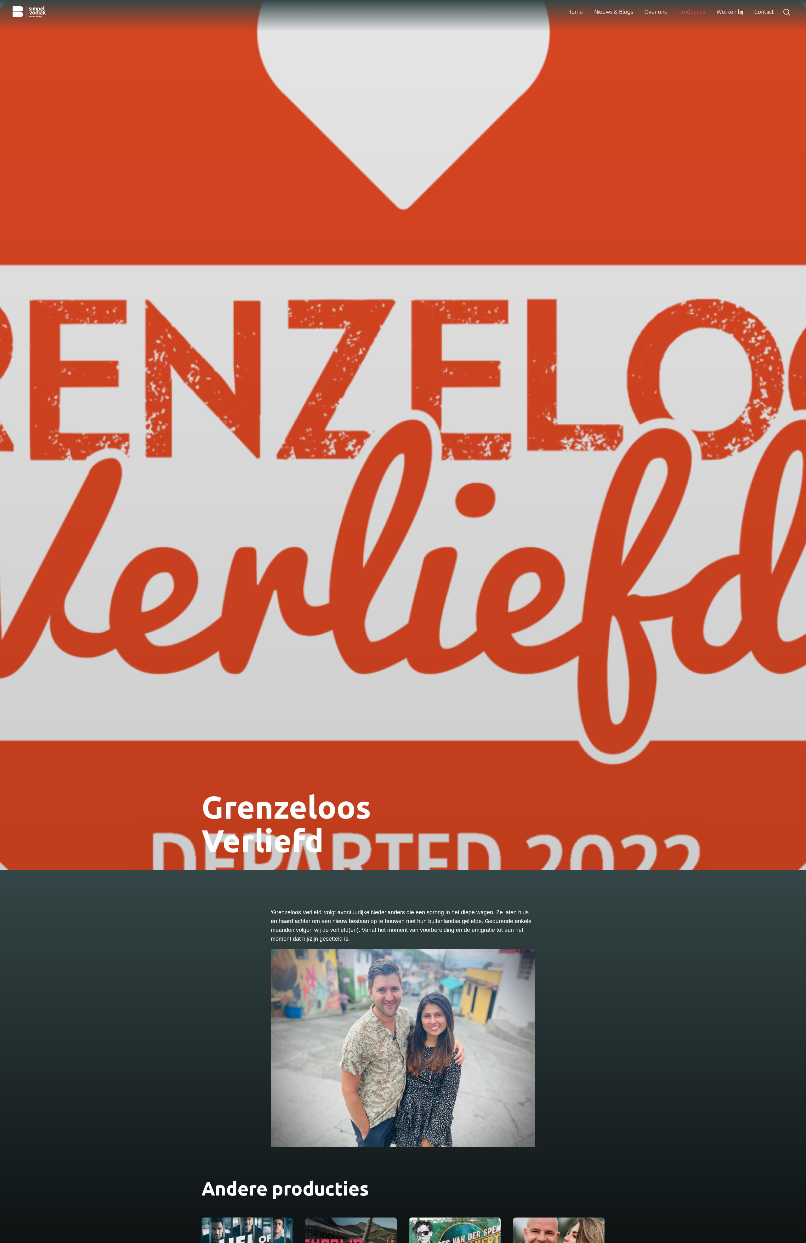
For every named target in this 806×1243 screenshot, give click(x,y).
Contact (764, 11)
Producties (691, 11)
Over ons (655, 11)
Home (575, 11)
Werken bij (730, 11)
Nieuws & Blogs (613, 11)
